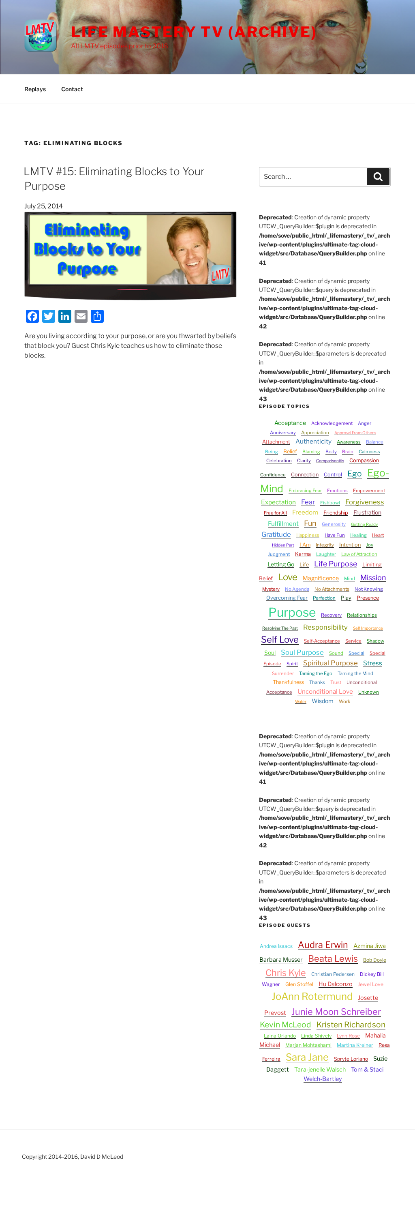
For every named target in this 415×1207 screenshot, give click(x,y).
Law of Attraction (359, 554)
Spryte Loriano (351, 1059)
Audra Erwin (323, 944)
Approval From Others (355, 432)
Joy (369, 545)
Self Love (280, 639)
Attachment (276, 442)
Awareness (349, 442)
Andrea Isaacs (276, 946)
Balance (374, 442)
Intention (350, 545)
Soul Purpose (302, 652)
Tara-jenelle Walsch (320, 1069)
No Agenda (297, 589)
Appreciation (315, 432)
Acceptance (290, 422)
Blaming (311, 452)
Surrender (283, 673)
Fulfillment (283, 523)
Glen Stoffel (299, 984)
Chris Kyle (285, 972)
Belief (290, 451)
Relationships (362, 615)
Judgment (279, 554)
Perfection (324, 598)
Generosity (334, 524)
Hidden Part (283, 544)
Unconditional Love (325, 691)
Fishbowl (330, 503)
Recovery (331, 615)
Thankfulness (288, 682)
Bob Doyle (374, 960)
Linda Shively (316, 1036)
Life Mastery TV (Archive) (194, 32)
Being (271, 452)
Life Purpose (335, 564)
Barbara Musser (281, 959)
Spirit (292, 664)
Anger (364, 423)
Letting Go (280, 564)
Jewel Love (370, 984)
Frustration (367, 512)
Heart (378, 535)
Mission (373, 577)
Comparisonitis (330, 460)
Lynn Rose (348, 1036)
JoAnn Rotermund (312, 996)
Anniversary (283, 432)
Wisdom (323, 700)
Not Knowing (369, 589)
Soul (270, 652)
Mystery (271, 589)
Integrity (325, 545)
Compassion (364, 460)
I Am (304, 545)
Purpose (292, 612)
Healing (358, 535)
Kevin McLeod (285, 1024)
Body (331, 452)
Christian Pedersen (333, 974)
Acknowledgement (332, 423)
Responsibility (325, 627)
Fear (308, 502)
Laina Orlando (280, 1036)
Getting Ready (364, 524)
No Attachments (331, 589)
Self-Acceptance (322, 641)
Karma (303, 554)
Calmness (369, 452)
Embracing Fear (305, 490)
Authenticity (313, 441)
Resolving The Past (280, 628)
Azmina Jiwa (369, 946)
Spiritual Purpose (330, 663)
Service (353, 641)
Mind (349, 578)
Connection (305, 475)
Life (304, 565)
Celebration (279, 460)
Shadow (375, 641)
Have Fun (335, 535)
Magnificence (321, 578)
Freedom (305, 512)
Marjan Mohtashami (308, 1045)
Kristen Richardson (351, 1024)
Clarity (304, 460)
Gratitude (276, 534)
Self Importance (368, 628)
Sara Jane (307, 1057)
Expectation (278, 502)
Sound (336, 653)
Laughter (326, 554)
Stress (372, 663)
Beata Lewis (333, 958)
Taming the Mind (355, 673)
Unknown (368, 692)
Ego (354, 473)
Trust (335, 682)
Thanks (317, 682)
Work (344, 701)
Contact (72, 89)
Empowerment (369, 490)
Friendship (335, 513)
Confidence (273, 475)
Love (287, 577)
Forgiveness (364, 502)
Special (356, 653)
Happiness (307, 535)
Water (300, 701)
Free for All (275, 513)
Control (333, 475)
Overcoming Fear (287, 598)
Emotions (337, 490)
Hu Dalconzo (336, 984)
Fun (310, 523)
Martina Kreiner (355, 1045)
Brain (347, 452)
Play (346, 598)
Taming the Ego (315, 673)
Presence (368, 598)
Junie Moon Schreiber (336, 1011)
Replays (35, 89)
